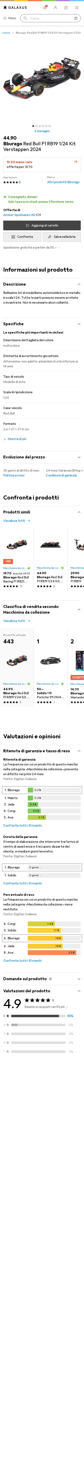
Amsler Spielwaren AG (19, 215)
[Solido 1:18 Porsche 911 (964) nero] (50, 667)
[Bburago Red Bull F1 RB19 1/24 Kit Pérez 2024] (50, 559)
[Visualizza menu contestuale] (50, 1087)
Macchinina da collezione (15, 568)
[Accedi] (55, 8)
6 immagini (42, 131)
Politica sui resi (13, 475)
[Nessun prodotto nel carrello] (76, 7)
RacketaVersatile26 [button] (28, 1085)
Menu (12, 18)
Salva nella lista (64, 237)
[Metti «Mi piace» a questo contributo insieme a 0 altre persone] (59, 1087)
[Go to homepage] (15, 7)
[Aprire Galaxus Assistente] (66, 7)
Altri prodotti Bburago (63, 180)
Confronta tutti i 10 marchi (22, 826)
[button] (42, 199)
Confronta (25, 237)
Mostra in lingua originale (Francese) (34, 1191)
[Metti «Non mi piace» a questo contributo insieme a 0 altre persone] (77, 1087)
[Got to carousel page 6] (50, 126)
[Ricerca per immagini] (76, 18)
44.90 (10, 138)
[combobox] (10, 1073)
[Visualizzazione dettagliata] (42, 803)
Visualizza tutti (14, 521)
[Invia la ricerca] (25, 18)
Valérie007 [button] (21, 1133)
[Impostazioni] (45, 7)
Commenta (16, 1115)
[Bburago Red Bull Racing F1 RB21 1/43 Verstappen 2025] (17, 559)
